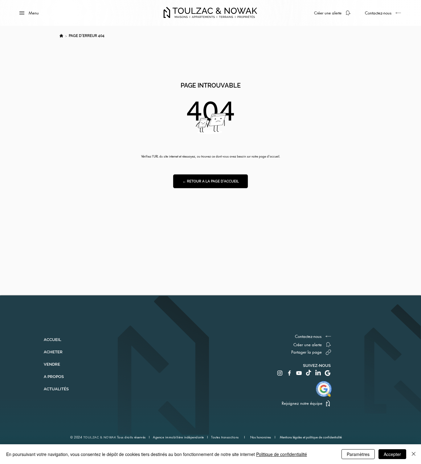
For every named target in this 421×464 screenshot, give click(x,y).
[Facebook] (289, 373)
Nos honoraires (261, 437)
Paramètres (358, 454)
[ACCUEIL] (61, 36)
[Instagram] (279, 373)
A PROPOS (54, 376)
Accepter (392, 454)
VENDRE (52, 364)
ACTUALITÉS (56, 389)
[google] (327, 373)
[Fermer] (413, 454)
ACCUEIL (52, 339)
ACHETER (53, 352)
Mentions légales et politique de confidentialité (311, 437)
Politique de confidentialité (281, 454)
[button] (334, 13)
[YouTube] (299, 373)
